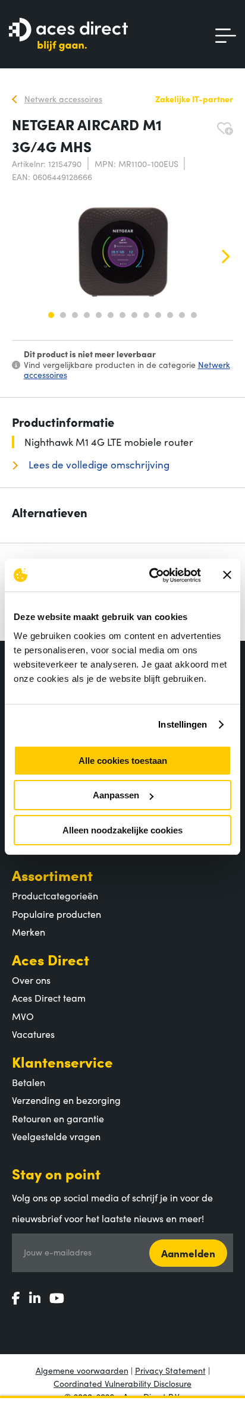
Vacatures (33, 1033)
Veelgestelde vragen (56, 1136)
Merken (28, 931)
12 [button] (182, 315)
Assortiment (52, 875)
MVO (23, 1015)
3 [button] (75, 315)
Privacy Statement (170, 1370)
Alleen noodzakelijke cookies (122, 830)
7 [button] (122, 315)
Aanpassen (116, 795)
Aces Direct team (49, 997)
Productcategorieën (55, 895)
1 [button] (51, 315)
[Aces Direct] (68, 35)
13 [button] (194, 315)
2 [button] (63, 315)
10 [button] (158, 315)
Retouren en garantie (58, 1118)
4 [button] (87, 315)
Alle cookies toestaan (122, 761)
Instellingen (182, 724)
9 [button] (146, 315)
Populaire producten (56, 913)
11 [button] (170, 315)
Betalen (28, 1081)
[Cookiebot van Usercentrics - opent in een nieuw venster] (151, 575)
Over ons (31, 979)
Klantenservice (62, 1061)
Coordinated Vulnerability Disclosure (122, 1383)
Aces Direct (50, 959)
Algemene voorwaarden (82, 1370)
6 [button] (111, 315)
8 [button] (134, 315)
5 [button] (99, 315)
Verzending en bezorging (66, 1099)
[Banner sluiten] (227, 575)
